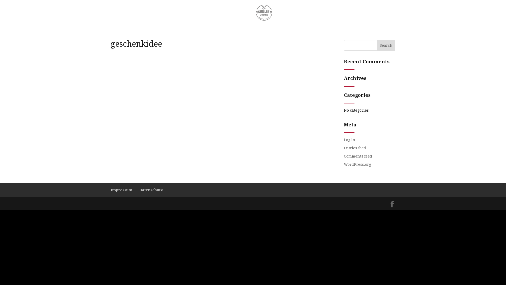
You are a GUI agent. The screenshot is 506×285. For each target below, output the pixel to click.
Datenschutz (151, 190)
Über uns (236, 13)
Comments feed (358, 156)
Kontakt (286, 13)
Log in (349, 140)
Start (216, 13)
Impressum (121, 190)
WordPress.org (357, 164)
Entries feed (355, 148)
